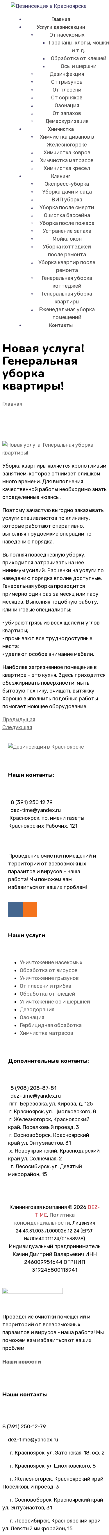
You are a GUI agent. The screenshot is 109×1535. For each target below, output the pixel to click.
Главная (60, 19)
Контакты (61, 325)
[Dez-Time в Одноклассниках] (30, 909)
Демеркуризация (66, 121)
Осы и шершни (79, 66)
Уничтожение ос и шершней (55, 1002)
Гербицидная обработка (51, 1025)
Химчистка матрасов (67, 160)
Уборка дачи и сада (67, 192)
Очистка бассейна (67, 215)
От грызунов (67, 82)
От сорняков (67, 97)
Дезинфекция (67, 74)
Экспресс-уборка (67, 184)
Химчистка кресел (67, 168)
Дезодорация (37, 1009)
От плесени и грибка (45, 986)
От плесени (67, 90)
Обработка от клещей (78, 58)
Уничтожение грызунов (49, 978)
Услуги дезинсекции (61, 27)
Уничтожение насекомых (51, 962)
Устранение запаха (67, 231)
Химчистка (61, 129)
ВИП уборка (66, 199)
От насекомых (67, 35)
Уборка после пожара (67, 223)
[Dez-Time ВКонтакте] (15, 909)
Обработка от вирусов (49, 970)
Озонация (67, 105)
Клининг (61, 176)
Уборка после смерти (67, 207)
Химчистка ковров (67, 152)
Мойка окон (67, 239)
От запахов (67, 113)
